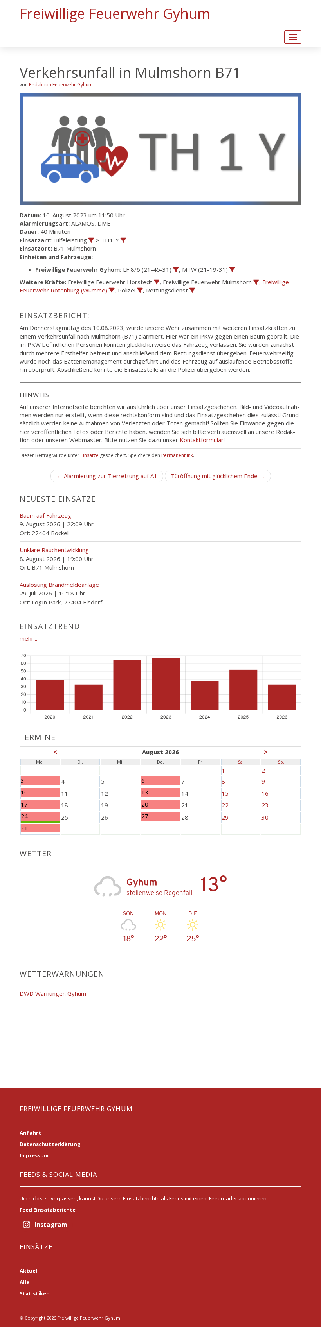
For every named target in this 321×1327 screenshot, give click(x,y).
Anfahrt (30, 1132)
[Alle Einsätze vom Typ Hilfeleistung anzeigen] (91, 240)
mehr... (28, 638)
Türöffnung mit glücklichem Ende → (218, 476)
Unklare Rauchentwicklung (54, 550)
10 (24, 792)
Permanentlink (177, 455)
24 (24, 816)
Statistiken (35, 1293)
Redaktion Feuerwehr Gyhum (61, 84)
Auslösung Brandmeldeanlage (59, 584)
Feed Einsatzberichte (48, 1209)
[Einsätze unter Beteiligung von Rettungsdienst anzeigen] (192, 290)
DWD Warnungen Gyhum (53, 993)
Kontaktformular (202, 440)
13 (144, 792)
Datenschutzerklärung (50, 1144)
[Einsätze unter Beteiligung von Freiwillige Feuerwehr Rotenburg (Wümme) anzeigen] (112, 290)
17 (24, 804)
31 (24, 828)
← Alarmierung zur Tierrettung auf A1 (106, 476)
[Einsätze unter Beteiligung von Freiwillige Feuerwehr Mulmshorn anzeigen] (256, 282)
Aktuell (29, 1270)
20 (144, 804)
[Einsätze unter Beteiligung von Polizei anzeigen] (140, 290)
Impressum (34, 1155)
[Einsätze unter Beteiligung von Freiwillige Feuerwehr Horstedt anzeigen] (157, 282)
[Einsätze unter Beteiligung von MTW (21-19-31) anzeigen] (232, 270)
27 (144, 816)
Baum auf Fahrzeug (45, 515)
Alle (24, 1282)
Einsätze (90, 455)
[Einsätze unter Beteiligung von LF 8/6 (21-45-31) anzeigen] (176, 270)
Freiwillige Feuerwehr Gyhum (115, 13)
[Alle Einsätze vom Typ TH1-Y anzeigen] (123, 240)
